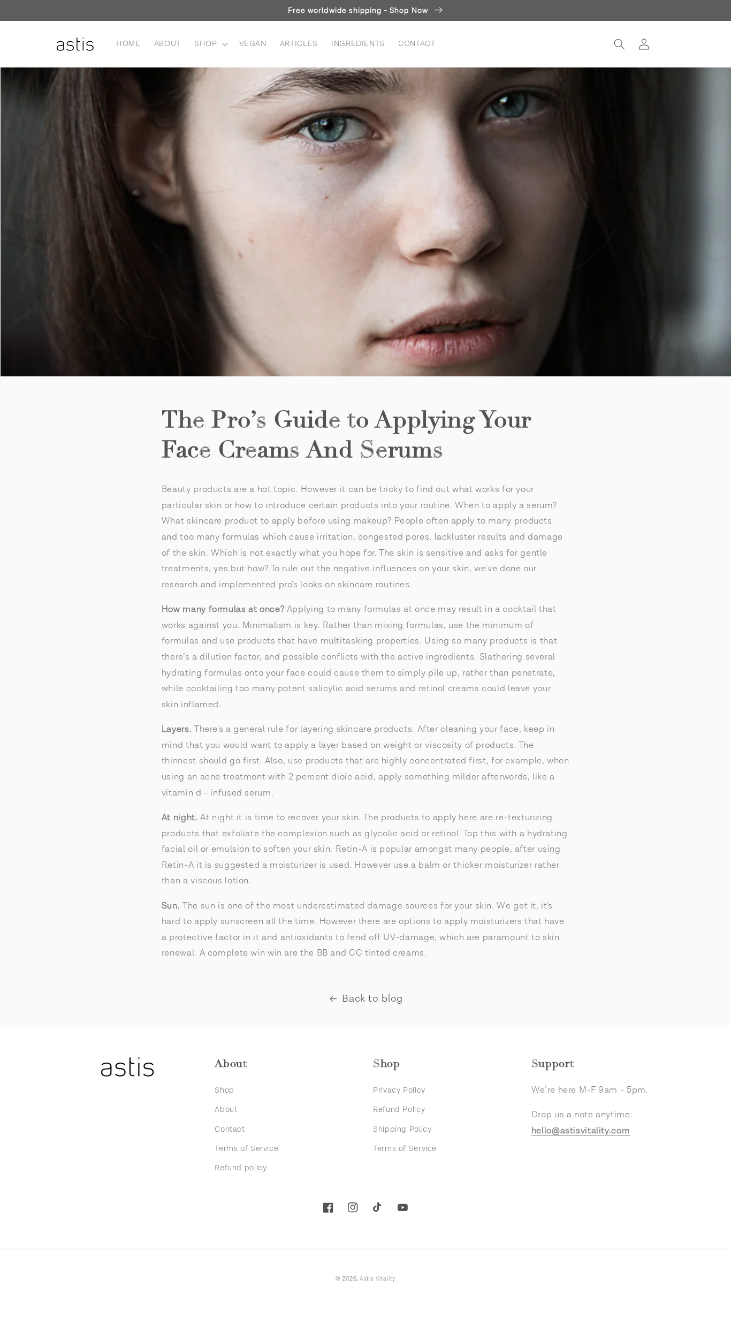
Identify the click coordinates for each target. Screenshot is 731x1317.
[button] (209, 44)
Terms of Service (246, 1149)
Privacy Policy (399, 1090)
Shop (224, 1090)
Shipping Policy (402, 1129)
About (226, 1109)
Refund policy (240, 1168)
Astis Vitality (377, 1279)
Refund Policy (399, 1109)
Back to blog (372, 998)
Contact (230, 1129)
